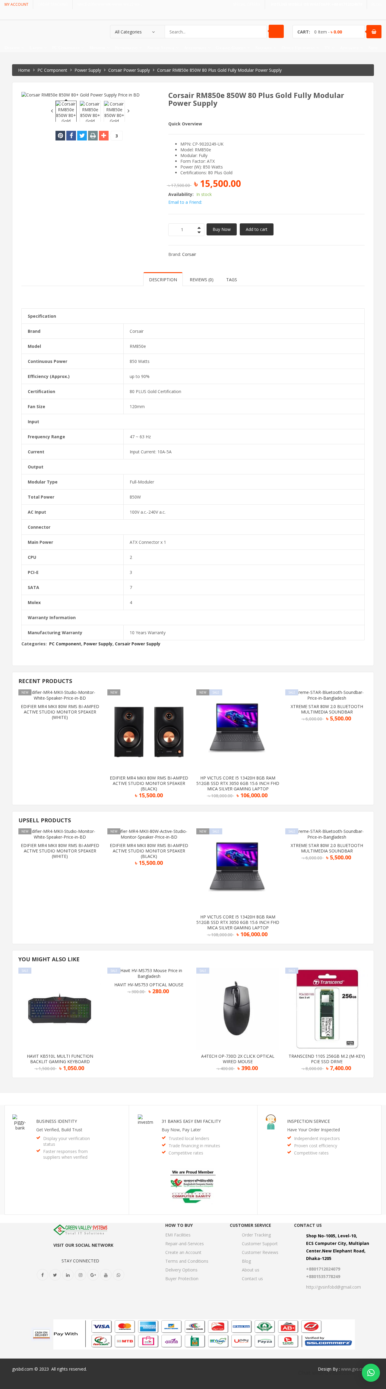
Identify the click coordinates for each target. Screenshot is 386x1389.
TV (327, 47)
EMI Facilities (178, 1235)
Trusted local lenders (189, 1138)
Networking (126, 47)
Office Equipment (298, 47)
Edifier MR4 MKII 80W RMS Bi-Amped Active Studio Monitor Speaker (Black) (149, 783)
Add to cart (256, 229)
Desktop (12, 47)
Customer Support (260, 1243)
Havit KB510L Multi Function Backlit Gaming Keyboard (60, 1059)
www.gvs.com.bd (357, 1369)
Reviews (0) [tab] (202, 279)
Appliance (349, 47)
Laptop (36, 47)
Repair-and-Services (184, 1243)
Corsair (189, 254)
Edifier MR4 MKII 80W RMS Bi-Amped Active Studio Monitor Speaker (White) (60, 712)
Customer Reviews (260, 1252)
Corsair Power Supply (129, 70)
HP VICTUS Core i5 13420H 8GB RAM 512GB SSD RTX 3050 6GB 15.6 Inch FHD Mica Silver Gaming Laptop (237, 783)
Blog (246, 1261)
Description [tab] (163, 279)
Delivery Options (181, 1270)
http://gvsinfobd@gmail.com (333, 1287)
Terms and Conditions (186, 1261)
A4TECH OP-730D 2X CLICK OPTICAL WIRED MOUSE (237, 1059)
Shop (373, 47)
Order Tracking (256, 1235)
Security (263, 47)
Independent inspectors (317, 1138)
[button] (371, 1373)
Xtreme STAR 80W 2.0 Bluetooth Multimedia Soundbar (327, 709)
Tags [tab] (231, 279)
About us (250, 1270)
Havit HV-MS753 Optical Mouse (148, 984)
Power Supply (87, 70)
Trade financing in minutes (194, 1145)
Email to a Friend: (185, 202)
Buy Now (222, 229)
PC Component (66, 47)
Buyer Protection (181, 1278)
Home (24, 70)
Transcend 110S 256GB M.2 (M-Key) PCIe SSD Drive (327, 1059)
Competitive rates (186, 1153)
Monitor (97, 47)
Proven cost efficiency (315, 1145)
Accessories (195, 47)
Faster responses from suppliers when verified (65, 1154)
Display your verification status (66, 1141)
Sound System (160, 47)
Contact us (252, 1278)
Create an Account (183, 1252)
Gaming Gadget (231, 47)
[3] (104, 135)
